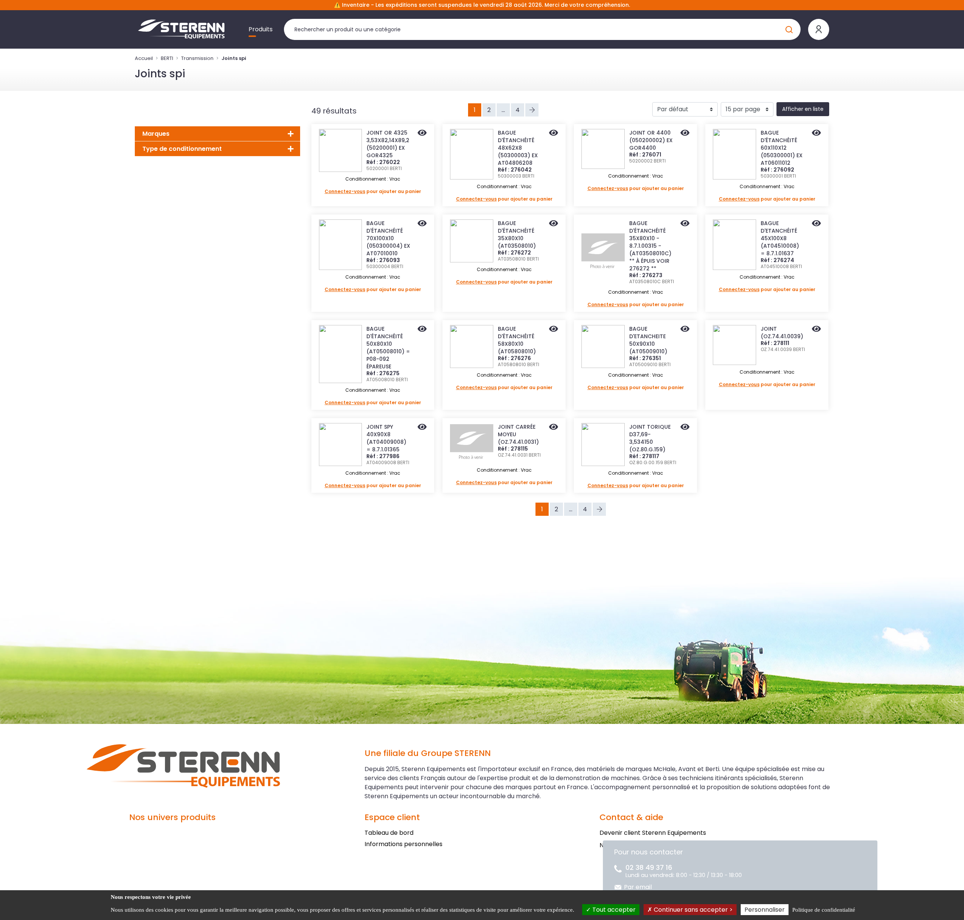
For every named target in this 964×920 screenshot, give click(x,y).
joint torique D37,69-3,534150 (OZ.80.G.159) (650, 438)
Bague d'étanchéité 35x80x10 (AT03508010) (517, 234)
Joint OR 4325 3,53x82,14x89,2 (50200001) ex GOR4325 (387, 144)
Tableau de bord (389, 832)
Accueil (144, 58)
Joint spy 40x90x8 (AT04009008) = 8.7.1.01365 (386, 438)
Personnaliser (764, 909)
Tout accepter (613, 909)
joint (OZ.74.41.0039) (782, 332)
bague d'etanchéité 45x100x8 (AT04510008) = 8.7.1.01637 (780, 238)
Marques (155, 133)
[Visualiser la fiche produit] (422, 133)
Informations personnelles (403, 844)
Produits (261, 29)
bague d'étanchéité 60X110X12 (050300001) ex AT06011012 (781, 148)
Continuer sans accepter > (692, 909)
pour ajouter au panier (373, 191)
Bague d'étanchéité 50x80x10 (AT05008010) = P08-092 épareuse (388, 347)
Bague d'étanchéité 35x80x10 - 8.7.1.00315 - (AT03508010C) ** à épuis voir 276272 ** (650, 245)
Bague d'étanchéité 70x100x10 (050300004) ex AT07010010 (388, 238)
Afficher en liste (803, 109)
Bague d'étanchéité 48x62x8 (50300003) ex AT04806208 (518, 148)
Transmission (197, 58)
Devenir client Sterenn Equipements (652, 832)
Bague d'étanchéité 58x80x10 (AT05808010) (517, 340)
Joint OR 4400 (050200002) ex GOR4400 (651, 140)
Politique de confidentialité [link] (823, 910)
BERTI (167, 58)
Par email (638, 887)
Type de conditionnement (182, 148)
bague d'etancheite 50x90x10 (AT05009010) (648, 340)
